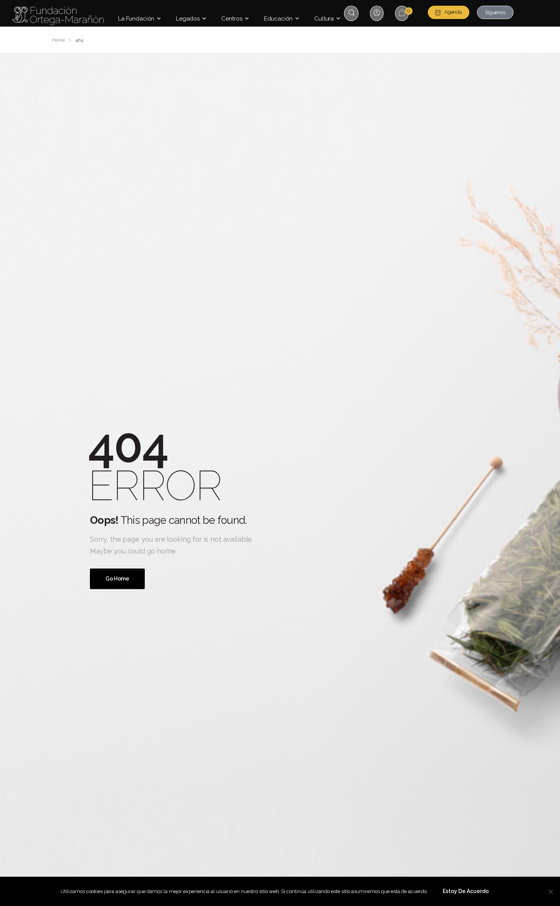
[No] (550, 891)
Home (58, 40)
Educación (278, 18)
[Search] (352, 12)
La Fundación (136, 18)
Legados (188, 18)
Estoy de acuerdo (466, 891)
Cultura (324, 18)
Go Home (117, 579)
